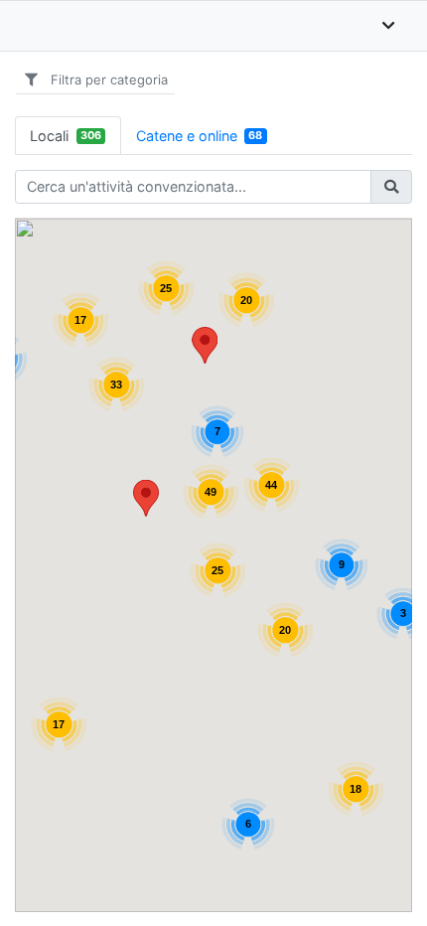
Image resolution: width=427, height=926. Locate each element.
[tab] (68, 135)
